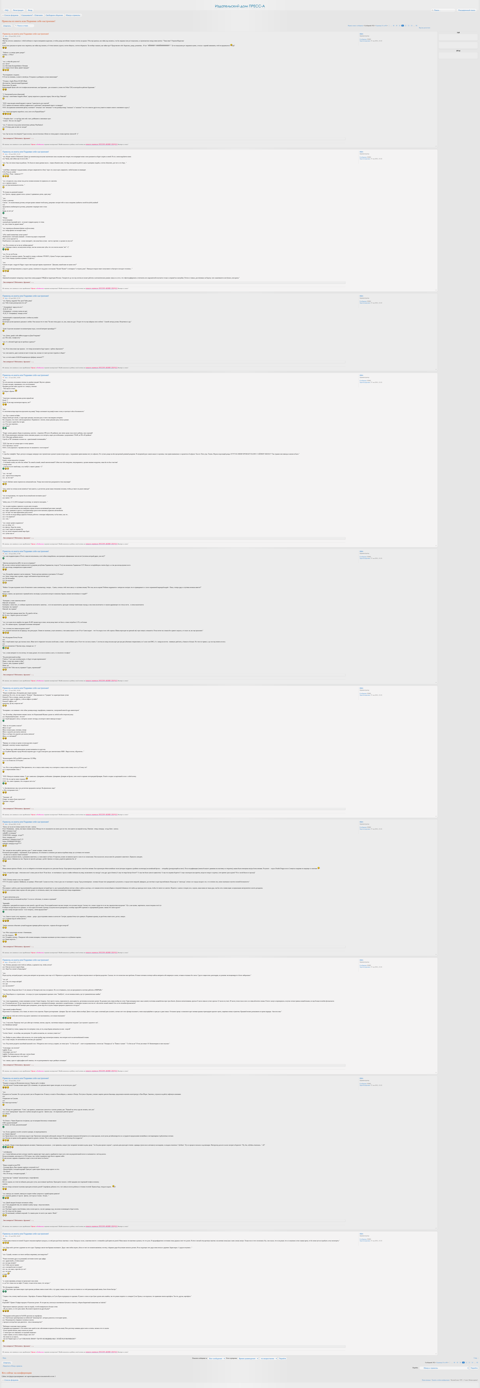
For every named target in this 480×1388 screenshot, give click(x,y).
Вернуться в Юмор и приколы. (12, 1366)
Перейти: (415, 1368)
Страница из (381, 25)
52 (405, 25)
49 (396, 25)
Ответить (7, 26)
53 (408, 25)
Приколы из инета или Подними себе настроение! (28, 21)
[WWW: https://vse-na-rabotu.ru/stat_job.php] (361, 44)
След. (475, 1358)
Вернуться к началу (436, 146)
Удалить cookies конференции (441, 1380)
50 (399, 25)
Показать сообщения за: (200, 1358)
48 (393, 25)
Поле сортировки (231, 1358)
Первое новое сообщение (355, 25)
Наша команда (426, 1380)
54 (411, 25)
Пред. (4, 1358)
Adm (6, 36)
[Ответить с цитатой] (338, 33)
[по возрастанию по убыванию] (273, 1358)
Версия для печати (424, 27)
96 (416, 25)
